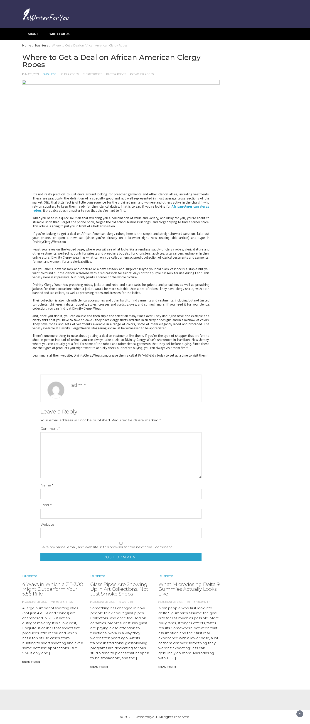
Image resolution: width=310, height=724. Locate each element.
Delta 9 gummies (198, 602)
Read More (31, 661)
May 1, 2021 (32, 74)
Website (47, 524)
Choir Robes (70, 74)
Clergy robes (92, 74)
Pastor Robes (116, 74)
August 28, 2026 (36, 602)
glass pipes (127, 602)
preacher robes (142, 74)
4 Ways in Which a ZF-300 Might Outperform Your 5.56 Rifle (52, 589)
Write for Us (59, 34)
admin (79, 385)
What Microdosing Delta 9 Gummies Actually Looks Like (189, 589)
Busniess (49, 74)
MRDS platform (62, 602)
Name (46, 485)
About (33, 34)
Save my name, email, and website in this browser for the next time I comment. (106, 547)
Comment (50, 428)
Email (46, 505)
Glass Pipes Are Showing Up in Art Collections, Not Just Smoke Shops (119, 589)
